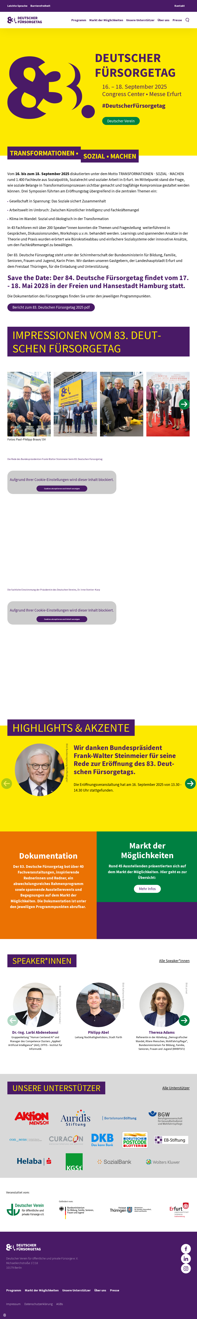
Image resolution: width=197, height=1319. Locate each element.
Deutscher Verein (121, 120)
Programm (78, 20)
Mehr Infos (147, 888)
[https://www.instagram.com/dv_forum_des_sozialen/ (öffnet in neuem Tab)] (186, 1268)
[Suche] (187, 20)
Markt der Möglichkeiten (106, 20)
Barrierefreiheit (40, 6)
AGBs (59, 1304)
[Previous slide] (12, 404)
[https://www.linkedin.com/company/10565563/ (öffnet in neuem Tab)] (186, 1259)
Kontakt (180, 6)
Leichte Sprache (17, 6)
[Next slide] (184, 404)
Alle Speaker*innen (174, 960)
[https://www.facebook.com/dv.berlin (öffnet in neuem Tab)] (186, 1249)
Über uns (163, 20)
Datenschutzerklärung (38, 1304)
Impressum (13, 1304)
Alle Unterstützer (176, 1087)
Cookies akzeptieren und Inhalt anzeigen (62, 488)
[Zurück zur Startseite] (24, 20)
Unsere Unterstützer (140, 20)
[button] (4, 1315)
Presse (177, 20)
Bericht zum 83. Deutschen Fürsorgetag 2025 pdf (51, 307)
